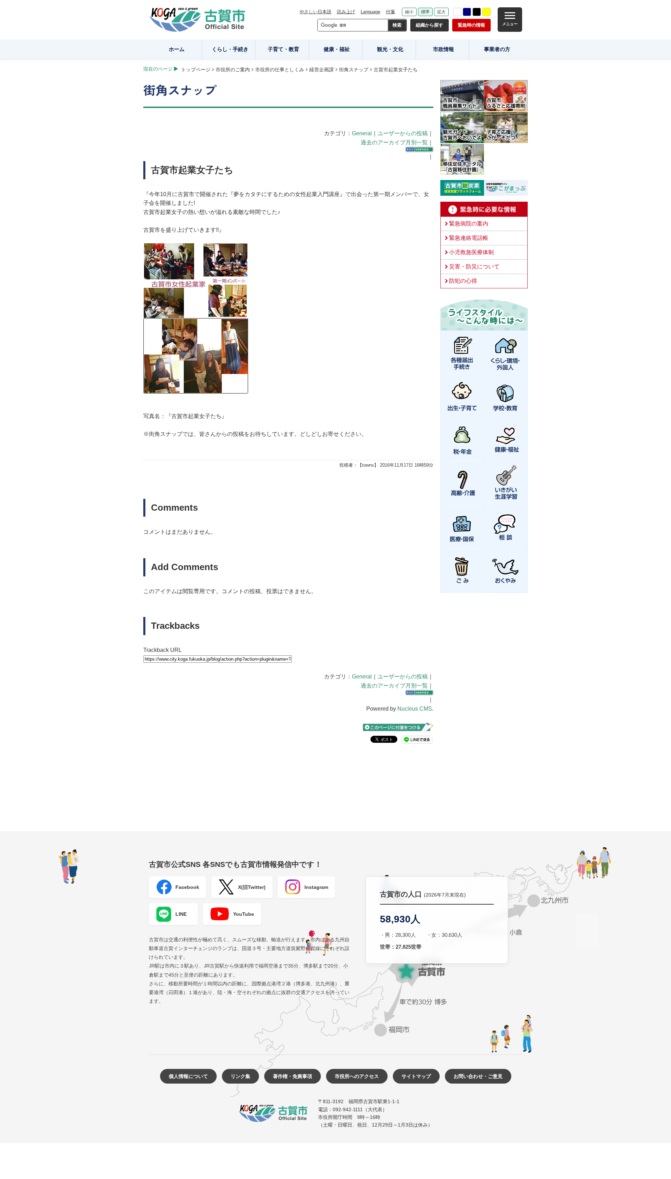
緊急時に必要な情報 (484, 209)
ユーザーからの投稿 (402, 133)
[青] (467, 12)
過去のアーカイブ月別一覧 (394, 142)
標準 (425, 11)
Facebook (187, 887)
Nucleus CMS (414, 709)
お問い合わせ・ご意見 (478, 1076)
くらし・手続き (230, 49)
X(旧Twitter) (252, 887)
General (362, 133)
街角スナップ (353, 69)
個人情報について (188, 1076)
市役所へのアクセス (357, 1076)
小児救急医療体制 (471, 252)
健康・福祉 (337, 49)
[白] (457, 12)
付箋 (390, 11)
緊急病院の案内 (468, 224)
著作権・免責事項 (292, 1076)
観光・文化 (390, 49)
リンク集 (240, 1076)
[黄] (486, 12)
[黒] (476, 12)
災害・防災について (474, 266)
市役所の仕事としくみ (279, 69)
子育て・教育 (283, 49)
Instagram (316, 887)
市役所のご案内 (233, 69)
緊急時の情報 (471, 25)
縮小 (409, 11)
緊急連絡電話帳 (468, 238)
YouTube (243, 914)
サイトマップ (416, 1076)
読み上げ (346, 11)
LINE (181, 914)
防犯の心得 (463, 281)
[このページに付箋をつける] (398, 727)
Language (370, 11)
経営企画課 (321, 69)
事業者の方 (497, 49)
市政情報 (443, 49)
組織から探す (429, 25)
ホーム (177, 49)
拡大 (441, 11)
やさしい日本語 (315, 11)
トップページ (195, 69)
